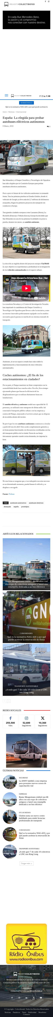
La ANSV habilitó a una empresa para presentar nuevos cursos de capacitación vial (33, 783)
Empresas (26, 578)
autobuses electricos (36, 503)
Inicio (5, 112)
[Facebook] (45, 1)
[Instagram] (48, 1)
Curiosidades (26, 633)
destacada (7, 507)
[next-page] (8, 701)
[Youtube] (49, 96)
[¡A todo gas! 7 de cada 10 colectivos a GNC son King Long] (26, 670)
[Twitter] (47, 96)
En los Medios (25, 812)
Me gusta (10, 717)
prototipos (25, 507)
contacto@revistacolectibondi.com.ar (26, 991)
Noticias (11, 112)
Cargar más (25, 863)
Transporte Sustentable (26, 686)
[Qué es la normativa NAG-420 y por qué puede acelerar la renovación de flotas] (26, 617)
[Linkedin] (44, 96)
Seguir (26, 717)
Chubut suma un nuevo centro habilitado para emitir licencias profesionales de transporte (32, 818)
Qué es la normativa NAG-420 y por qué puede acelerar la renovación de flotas (26, 108)
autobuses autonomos (18, 503)
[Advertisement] (26, 59)
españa (16, 507)
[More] (39, 133)
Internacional (21, 112)
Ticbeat (11, 494)
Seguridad (23, 778)
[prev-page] (4, 701)
